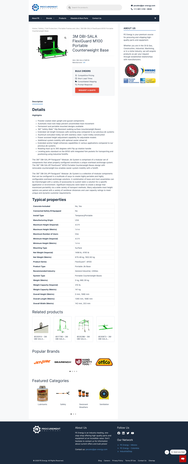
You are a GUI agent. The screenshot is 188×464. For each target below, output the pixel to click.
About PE (35, 18)
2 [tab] (72, 371)
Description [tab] (37, 101)
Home (34, 28)
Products (62, 18)
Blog (100, 461)
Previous (30, 363)
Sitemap (152, 461)
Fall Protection (51, 28)
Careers (107, 461)
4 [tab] (77, 371)
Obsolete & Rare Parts (79, 18)
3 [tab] (74, 371)
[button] (65, 38)
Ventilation (104, 404)
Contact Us (96, 18)
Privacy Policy (117, 461)
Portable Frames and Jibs (69, 28)
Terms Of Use (130, 461)
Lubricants (42, 404)
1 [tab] (70, 371)
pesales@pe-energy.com (96, 449)
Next (116, 363)
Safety (41, 28)
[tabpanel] (42, 362)
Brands (49, 18)
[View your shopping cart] (155, 18)
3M (84, 62)
